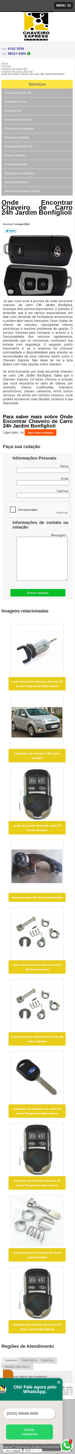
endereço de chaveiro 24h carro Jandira (37, 756)
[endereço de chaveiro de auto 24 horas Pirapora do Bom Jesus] (37, 1149)
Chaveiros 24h (13, 110)
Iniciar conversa (29, 1432)
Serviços (37, 84)
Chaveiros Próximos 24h (18, 146)
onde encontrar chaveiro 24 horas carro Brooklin (37, 1255)
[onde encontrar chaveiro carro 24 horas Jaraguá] (37, 794)
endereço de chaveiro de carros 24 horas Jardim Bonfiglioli (37, 1327)
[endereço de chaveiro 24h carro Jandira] (37, 722)
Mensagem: (59, 535)
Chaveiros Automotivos (18, 119)
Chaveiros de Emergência (19, 128)
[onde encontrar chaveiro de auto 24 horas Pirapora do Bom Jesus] (37, 650)
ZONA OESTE (29, 1360)
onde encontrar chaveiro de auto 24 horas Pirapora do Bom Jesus (37, 684)
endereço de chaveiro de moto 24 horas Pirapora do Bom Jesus (37, 1111)
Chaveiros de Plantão (17, 137)
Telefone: (63, 491)
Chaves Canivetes (15, 155)
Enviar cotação (38, 592)
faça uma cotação (40, 432)
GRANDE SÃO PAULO (17, 1366)
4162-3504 (16, 49)
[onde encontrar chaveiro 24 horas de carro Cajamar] (37, 1005)
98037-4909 (17, 54)
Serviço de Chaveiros (16, 182)
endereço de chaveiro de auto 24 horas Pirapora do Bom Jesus (37, 1183)
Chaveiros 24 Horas (16, 101)
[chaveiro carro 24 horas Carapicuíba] (37, 866)
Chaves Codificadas (16, 164)
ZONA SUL (47, 1360)
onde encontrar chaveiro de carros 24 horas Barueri (37, 967)
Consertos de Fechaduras (19, 173)
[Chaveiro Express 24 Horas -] (37, 20)
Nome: (65, 466)
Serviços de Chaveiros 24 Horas (23, 191)
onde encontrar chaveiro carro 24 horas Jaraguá (37, 828)
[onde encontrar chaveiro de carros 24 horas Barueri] (37, 933)
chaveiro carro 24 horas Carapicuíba (37, 897)
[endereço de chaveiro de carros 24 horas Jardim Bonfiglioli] (37, 1293)
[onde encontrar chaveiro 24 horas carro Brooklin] (37, 1221)
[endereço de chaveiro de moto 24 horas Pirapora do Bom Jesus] (37, 1077)
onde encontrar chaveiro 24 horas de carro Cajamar (37, 1039)
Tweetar (10, 231)
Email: (65, 478)
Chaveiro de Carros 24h (18, 92)
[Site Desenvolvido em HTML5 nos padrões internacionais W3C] (32, 1450)
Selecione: (11, 1360)
